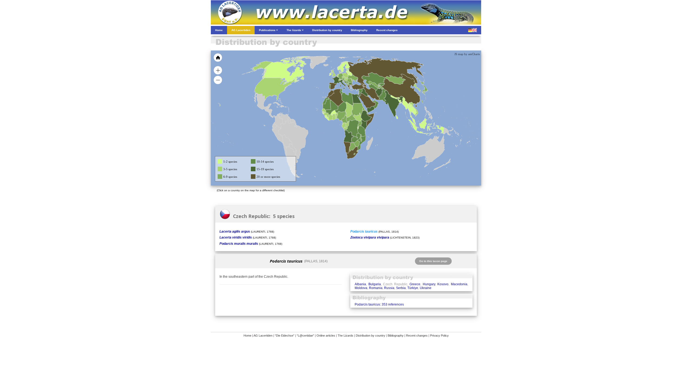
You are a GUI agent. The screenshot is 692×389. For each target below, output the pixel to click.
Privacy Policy (439, 335)
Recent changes (417, 335)
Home (247, 335)
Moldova (361, 288)
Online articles (326, 335)
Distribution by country (370, 335)
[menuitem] (373, 101)
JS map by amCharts (467, 54)
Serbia (401, 288)
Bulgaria (374, 284)
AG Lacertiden (263, 335)
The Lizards (345, 335)
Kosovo (442, 284)
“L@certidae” (305, 335)
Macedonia (459, 284)
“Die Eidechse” (284, 335)
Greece (415, 284)
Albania (360, 284)
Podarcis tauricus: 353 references (379, 304)
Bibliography (396, 335)
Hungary (429, 284)
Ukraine (425, 288)
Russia (389, 288)
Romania (375, 288)
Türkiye (412, 288)
